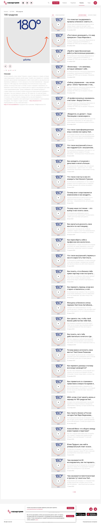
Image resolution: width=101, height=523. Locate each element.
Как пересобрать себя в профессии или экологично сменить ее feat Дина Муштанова (81, 242)
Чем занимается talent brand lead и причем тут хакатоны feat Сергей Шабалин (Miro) (81, 478)
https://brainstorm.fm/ (35, 101)
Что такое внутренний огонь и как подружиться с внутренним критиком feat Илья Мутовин (80, 147)
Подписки (73, 2)
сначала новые (82, 15)
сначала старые (92, 15)
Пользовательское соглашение (90, 521)
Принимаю (70, 508)
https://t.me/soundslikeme (11, 104)
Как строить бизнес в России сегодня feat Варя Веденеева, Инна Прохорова (79, 415)
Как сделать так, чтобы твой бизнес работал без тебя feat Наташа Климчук (79, 321)
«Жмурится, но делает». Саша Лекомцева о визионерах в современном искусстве (79, 116)
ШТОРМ (12, 11)
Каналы (82, 2)
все (53, 15)
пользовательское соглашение (35, 509)
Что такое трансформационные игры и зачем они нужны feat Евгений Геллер (80, 132)
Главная (64, 2)
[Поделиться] (5, 66)
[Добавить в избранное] (10, 66)
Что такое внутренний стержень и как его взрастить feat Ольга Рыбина (81, 258)
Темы (89, 2)
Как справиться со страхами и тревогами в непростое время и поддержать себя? (80, 383)
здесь (36, 519)
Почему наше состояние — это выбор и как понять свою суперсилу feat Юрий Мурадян (79, 210)
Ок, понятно (70, 516)
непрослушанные (60, 15)
